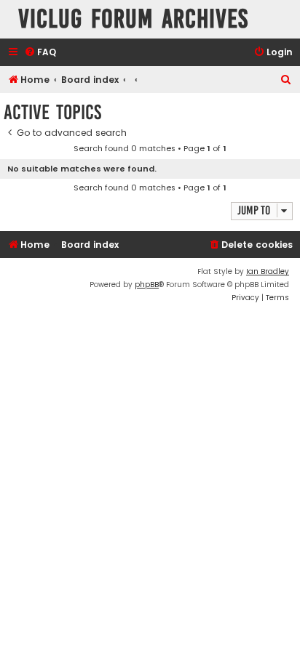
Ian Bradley (267, 271)
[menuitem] (40, 53)
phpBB (147, 284)
